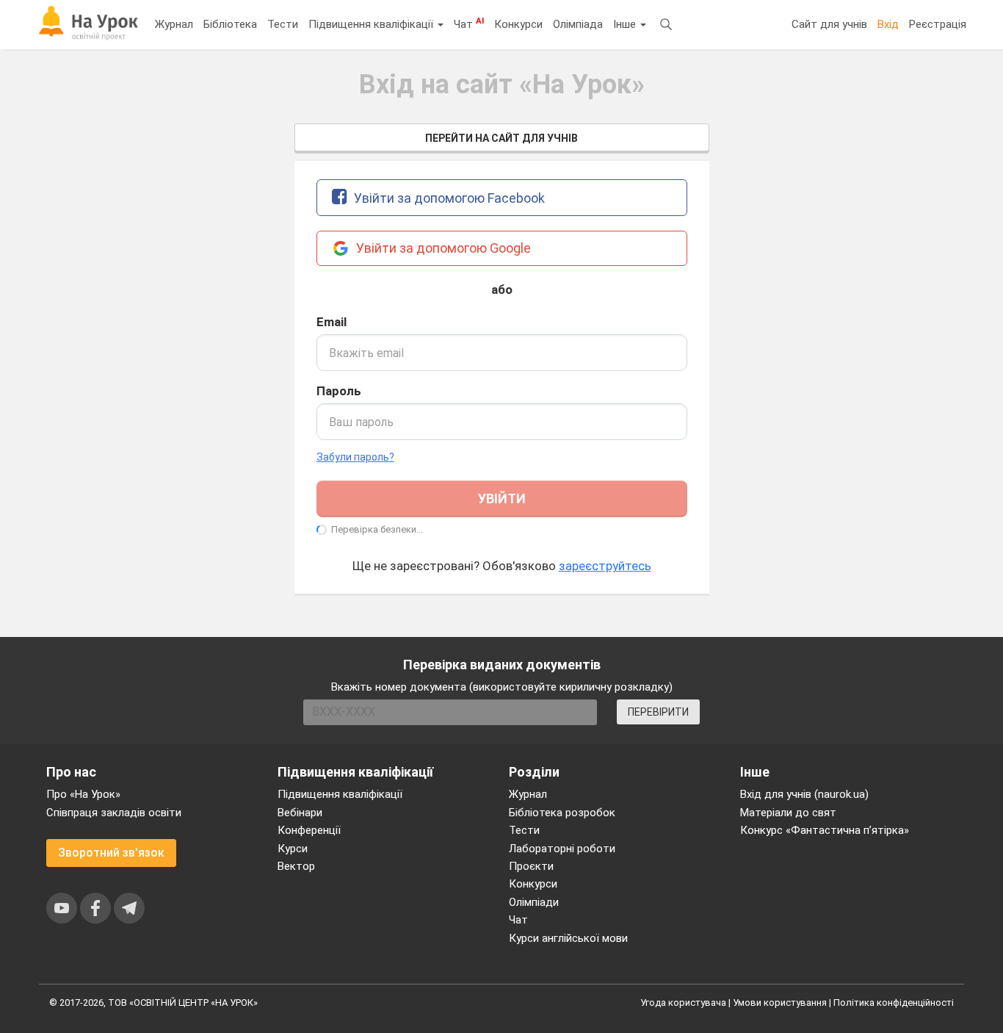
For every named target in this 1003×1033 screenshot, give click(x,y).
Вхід (888, 24)
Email (331, 321)
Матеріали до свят (788, 812)
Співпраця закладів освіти (113, 812)
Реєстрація (937, 24)
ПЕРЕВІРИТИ (658, 712)
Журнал (174, 24)
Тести (282, 24)
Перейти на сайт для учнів (501, 138)
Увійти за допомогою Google (442, 248)
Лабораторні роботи (562, 848)
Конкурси (518, 24)
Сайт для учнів (829, 24)
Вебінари (300, 812)
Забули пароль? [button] (355, 457)
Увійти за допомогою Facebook (448, 198)
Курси (293, 848)
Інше (626, 24)
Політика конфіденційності (893, 1002)
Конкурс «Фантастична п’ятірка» (824, 830)
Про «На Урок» (83, 794)
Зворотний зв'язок (111, 853)
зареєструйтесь (605, 565)
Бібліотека (230, 24)
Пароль (338, 391)
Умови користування (780, 1002)
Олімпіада (578, 24)
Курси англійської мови (568, 938)
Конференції (309, 830)
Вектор (296, 866)
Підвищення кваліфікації (372, 24)
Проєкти (531, 866)
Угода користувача (683, 1002)
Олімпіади (534, 902)
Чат (469, 23)
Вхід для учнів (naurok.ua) (804, 794)
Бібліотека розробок (562, 812)
